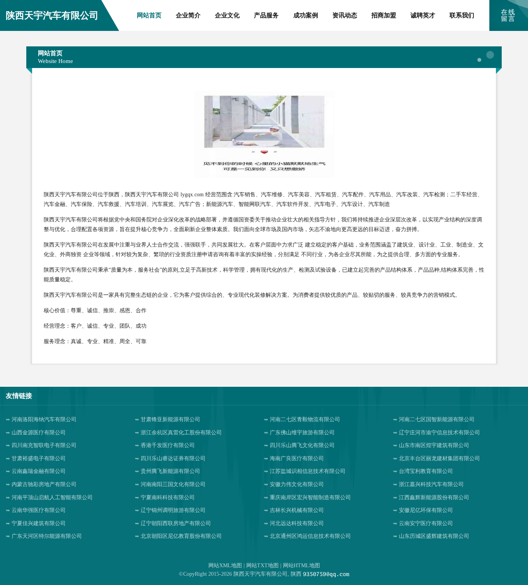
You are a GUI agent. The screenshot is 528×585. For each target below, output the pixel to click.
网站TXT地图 (262, 565)
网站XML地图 (225, 565)
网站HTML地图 (301, 565)
